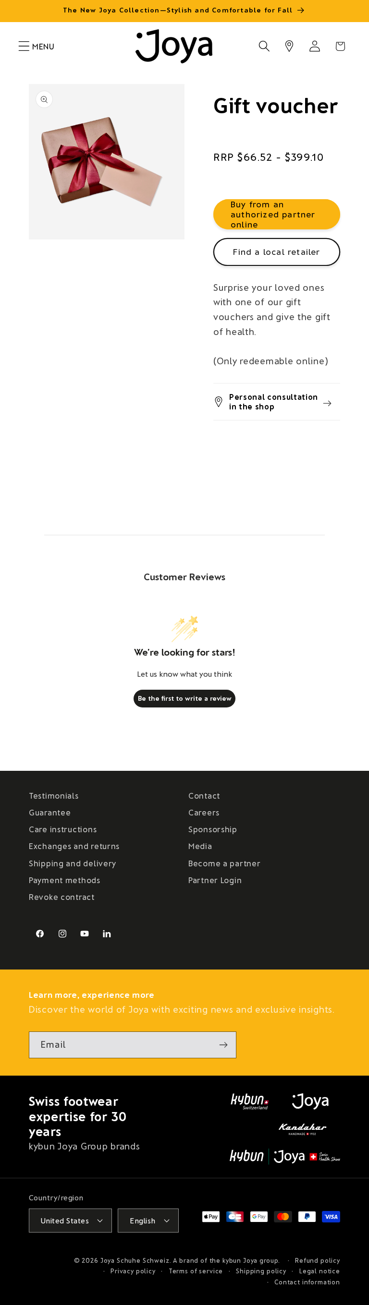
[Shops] (289, 46)
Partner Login (215, 880)
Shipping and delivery (72, 863)
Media (200, 845)
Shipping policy (261, 1271)
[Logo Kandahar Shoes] (302, 1129)
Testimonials (54, 795)
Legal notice (319, 1271)
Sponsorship (212, 829)
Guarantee (50, 812)
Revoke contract (62, 896)
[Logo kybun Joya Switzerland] (285, 1157)
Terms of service (196, 1271)
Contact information (307, 1282)
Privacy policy (133, 1271)
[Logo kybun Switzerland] (250, 1101)
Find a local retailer (276, 251)
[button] (24, 46)
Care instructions (63, 829)
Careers (204, 812)
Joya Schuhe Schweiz (135, 1260)
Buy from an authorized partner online (273, 214)
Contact (204, 795)
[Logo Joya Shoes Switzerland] (310, 1101)
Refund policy (317, 1260)
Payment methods (64, 880)
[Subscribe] (223, 1044)
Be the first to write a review (185, 698)
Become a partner (224, 863)
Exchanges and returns (74, 845)
